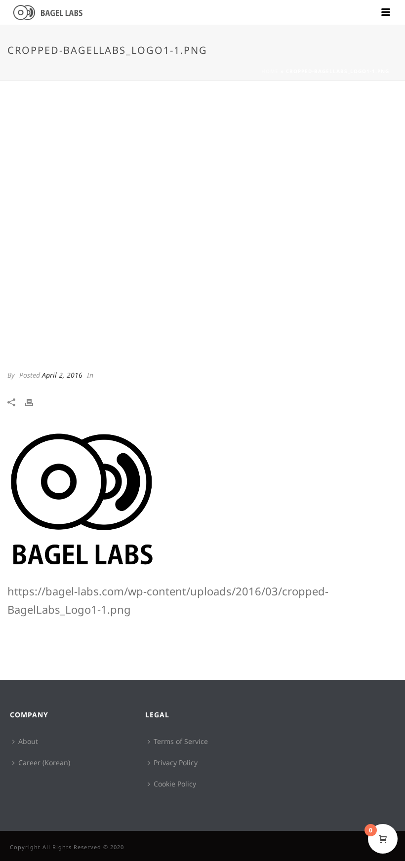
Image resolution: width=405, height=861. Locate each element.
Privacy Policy (176, 762)
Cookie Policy (175, 783)
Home (270, 71)
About (28, 741)
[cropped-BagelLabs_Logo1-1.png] (202, 229)
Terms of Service (181, 741)
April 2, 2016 (62, 375)
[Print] (34, 401)
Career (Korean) (44, 762)
